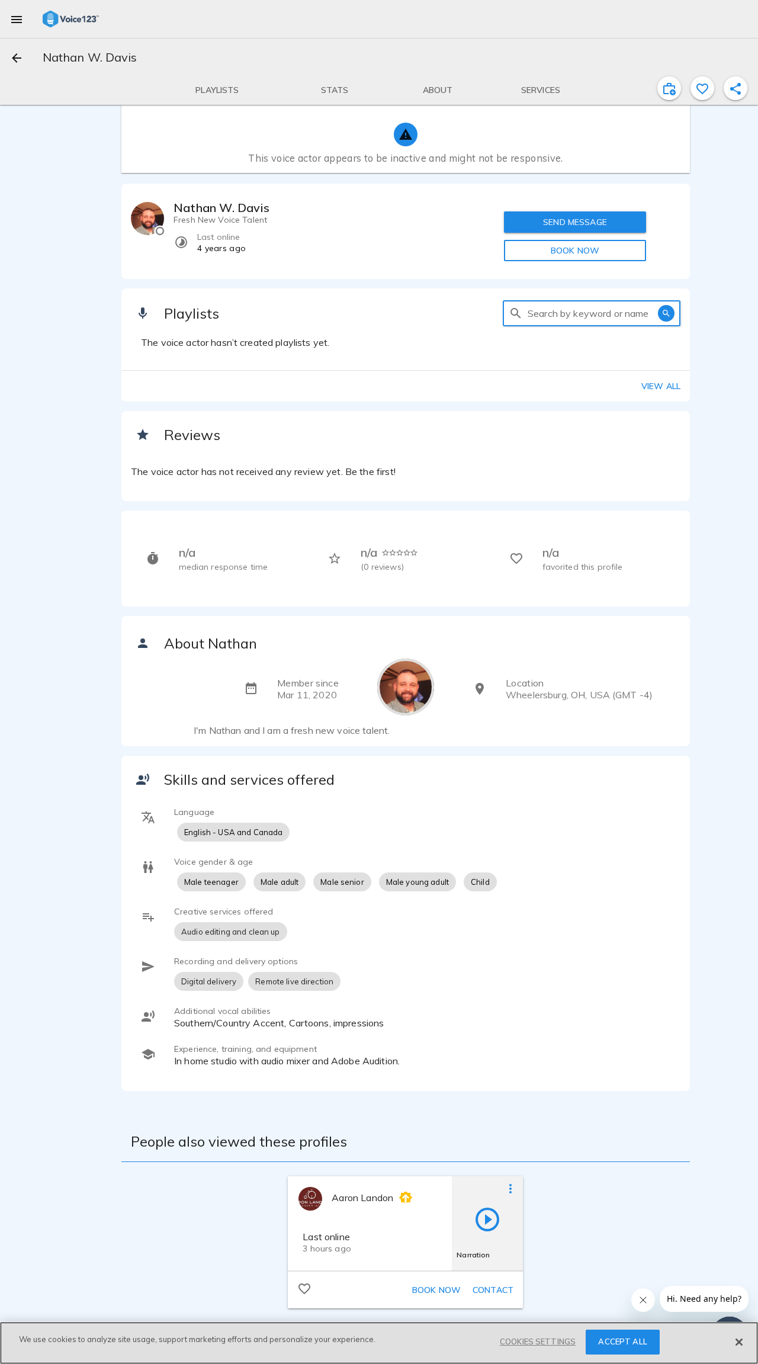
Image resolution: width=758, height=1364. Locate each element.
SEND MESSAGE (575, 222)
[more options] (510, 1188)
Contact (493, 1290)
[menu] (16, 19)
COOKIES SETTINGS (538, 1341)
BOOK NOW (575, 250)
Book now (436, 1290)
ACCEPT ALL (622, 1341)
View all (660, 386)
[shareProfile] (735, 88)
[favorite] (702, 88)
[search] (516, 313)
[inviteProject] (669, 88)
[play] (487, 1219)
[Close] (739, 1342)
